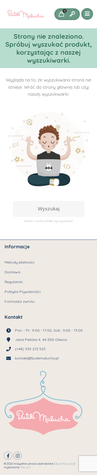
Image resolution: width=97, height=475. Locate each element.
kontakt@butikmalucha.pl (37, 358)
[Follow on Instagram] (17, 456)
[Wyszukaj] (72, 14)
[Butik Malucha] (26, 14)
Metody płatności (19, 262)
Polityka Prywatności (23, 291)
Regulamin (14, 282)
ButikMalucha (64, 463)
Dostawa (12, 272)
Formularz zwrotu (20, 301)
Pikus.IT (26, 467)
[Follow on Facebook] (8, 456)
